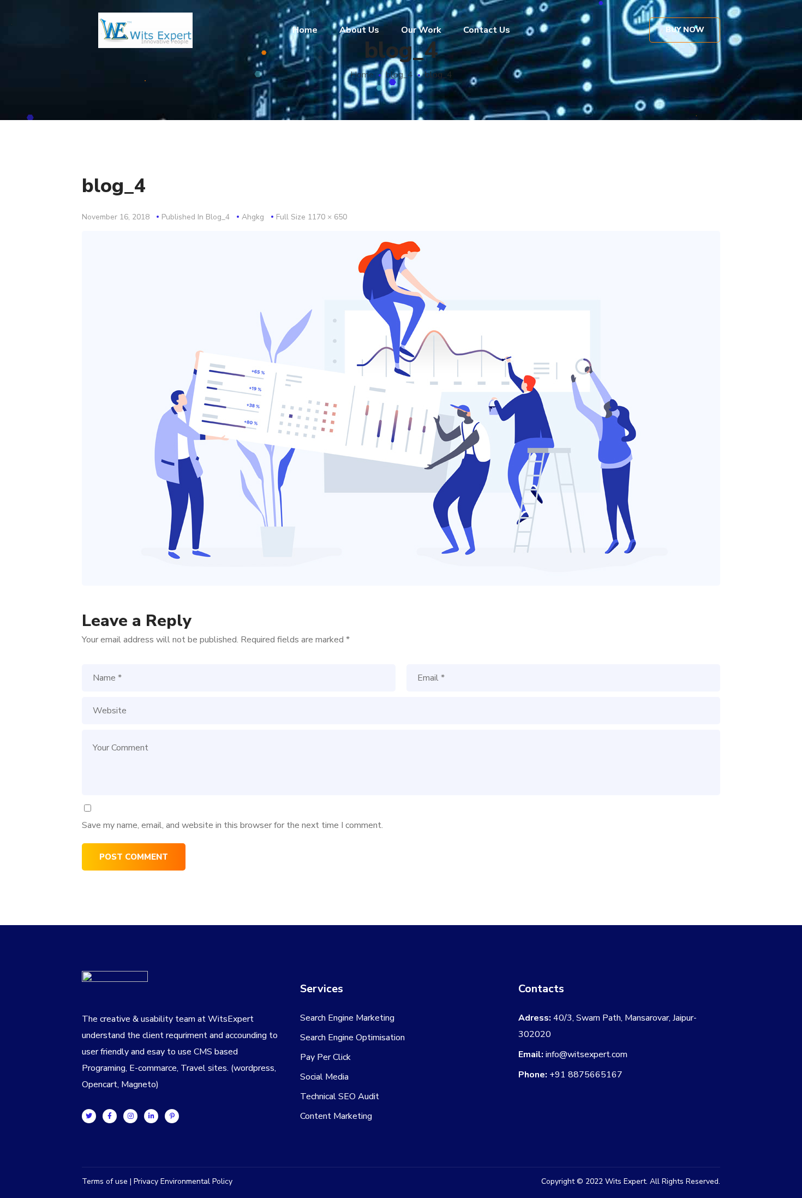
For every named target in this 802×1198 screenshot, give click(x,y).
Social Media (324, 1077)
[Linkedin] (151, 1116)
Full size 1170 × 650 (311, 217)
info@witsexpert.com (586, 1054)
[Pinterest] (172, 1116)
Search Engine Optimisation (352, 1038)
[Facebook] (110, 1116)
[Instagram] (130, 1116)
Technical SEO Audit (339, 1096)
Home (362, 75)
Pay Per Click (325, 1057)
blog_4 (399, 75)
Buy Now (685, 30)
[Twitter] (89, 1116)
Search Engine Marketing (347, 1018)
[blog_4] (401, 239)
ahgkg (253, 217)
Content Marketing (336, 1116)
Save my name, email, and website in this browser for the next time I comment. (232, 825)
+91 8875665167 (586, 1075)
